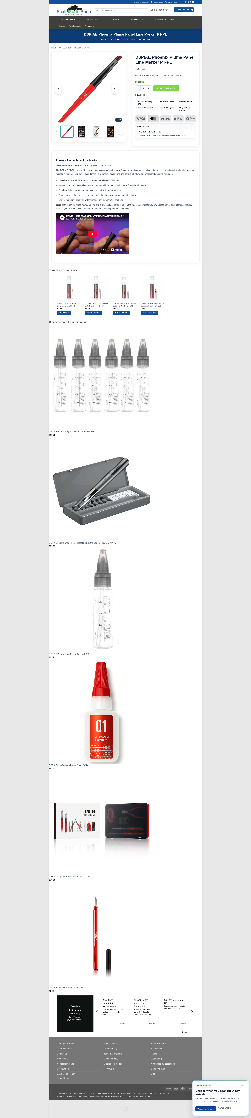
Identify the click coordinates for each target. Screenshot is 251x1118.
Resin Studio (63, 1078)
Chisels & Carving (141, 39)
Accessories (92, 19)
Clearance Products (113, 1064)
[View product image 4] (110, 132)
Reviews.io (109, 1069)
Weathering (136, 19)
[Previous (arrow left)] (51, 1113)
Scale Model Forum (66, 1074)
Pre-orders (89, 26)
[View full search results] (97, 6)
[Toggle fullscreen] (59, 1102)
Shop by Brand (158, 1069)
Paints (114, 19)
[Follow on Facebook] (185, 2)
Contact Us (62, 1054)
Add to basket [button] (94, 313)
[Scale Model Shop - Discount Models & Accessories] (74, 10)
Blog (153, 1074)
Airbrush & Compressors (165, 19)
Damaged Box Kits (65, 1043)
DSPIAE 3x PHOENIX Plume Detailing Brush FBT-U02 (124, 304)
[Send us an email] (193, 2)
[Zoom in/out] (51, 1102)
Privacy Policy (110, 1049)
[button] (97, 1012)
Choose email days (205, 1109)
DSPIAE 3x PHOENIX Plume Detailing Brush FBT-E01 (152, 304)
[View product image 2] (81, 132)
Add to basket (166, 88)
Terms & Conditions (113, 1054)
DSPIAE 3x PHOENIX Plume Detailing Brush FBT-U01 (96, 304)
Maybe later (224, 1108)
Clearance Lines (64, 1049)
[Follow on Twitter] (190, 2)
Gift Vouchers (63, 1069)
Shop (111, 39)
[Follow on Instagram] (188, 2)
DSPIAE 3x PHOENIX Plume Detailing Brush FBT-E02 (69, 304)
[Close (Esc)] (74, 1102)
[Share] (66, 1102)
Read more (64, 313)
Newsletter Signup (65, 1064)
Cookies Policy (111, 1059)
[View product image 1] (67, 132)
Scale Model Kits (66, 19)
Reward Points (111, 1043)
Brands (62, 26)
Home (103, 39)
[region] (144, 1012)
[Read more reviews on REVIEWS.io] (75, 1020)
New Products (75, 26)
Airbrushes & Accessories (163, 1064)
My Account (62, 1059)
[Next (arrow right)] (59, 1113)
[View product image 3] (96, 132)
